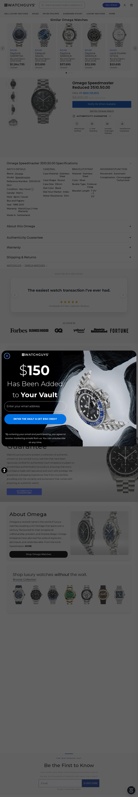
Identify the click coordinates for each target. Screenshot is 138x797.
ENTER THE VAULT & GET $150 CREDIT (35, 419)
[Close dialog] (7, 356)
